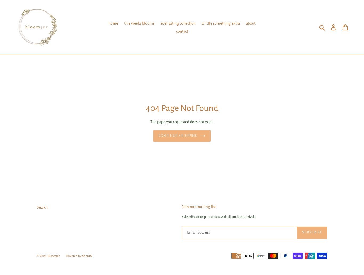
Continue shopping (178, 136)
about (251, 23)
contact (182, 31)
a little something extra (221, 23)
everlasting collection (178, 23)
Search (42, 207)
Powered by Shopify (79, 256)
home (113, 23)
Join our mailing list (199, 206)
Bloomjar (54, 256)
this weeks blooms (139, 23)
